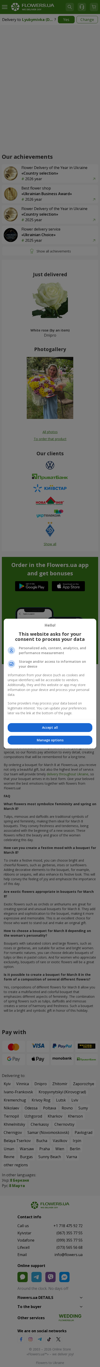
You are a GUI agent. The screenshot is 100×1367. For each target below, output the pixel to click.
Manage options (50, 740)
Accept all (50, 727)
